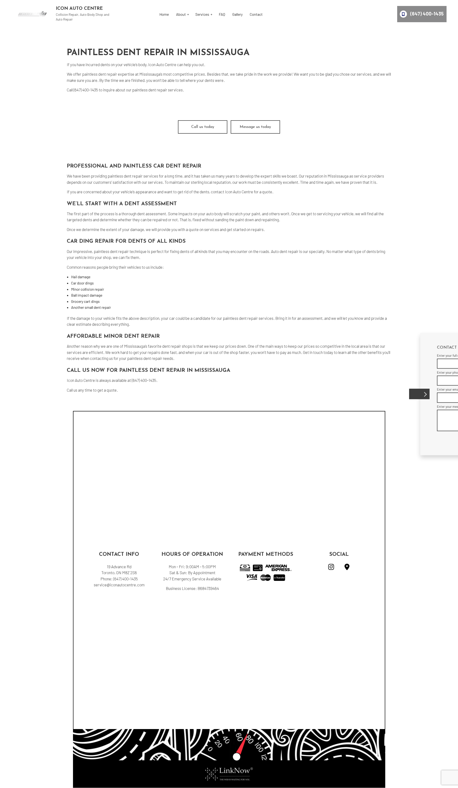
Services (202, 14)
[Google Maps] (346, 568)
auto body (214, 213)
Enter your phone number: (359, 372)
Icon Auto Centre (79, 8)
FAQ (222, 14)
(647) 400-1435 (426, 13)
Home (164, 14)
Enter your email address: (359, 389)
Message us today (255, 127)
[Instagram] (331, 568)
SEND (422, 438)
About (181, 14)
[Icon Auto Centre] (32, 13)
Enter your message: (356, 406)
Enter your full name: (355, 355)
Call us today (202, 127)
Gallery (237, 14)
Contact (256, 14)
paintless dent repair (99, 74)
